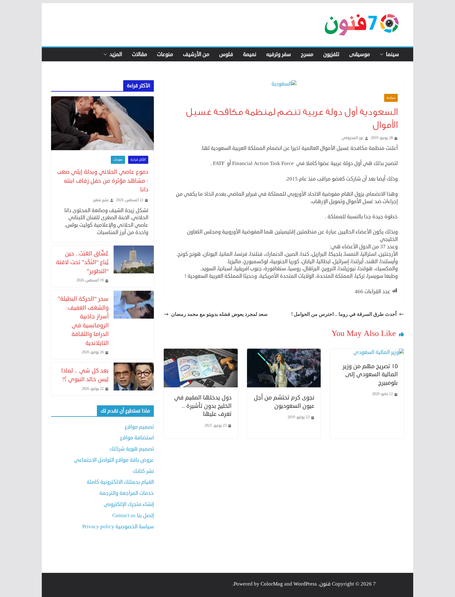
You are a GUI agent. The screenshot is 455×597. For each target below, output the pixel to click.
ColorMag (272, 584)
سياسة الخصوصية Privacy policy (118, 526)
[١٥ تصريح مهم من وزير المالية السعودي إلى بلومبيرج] (378, 352)
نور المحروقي (352, 138)
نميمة (249, 54)
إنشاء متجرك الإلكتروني (129, 504)
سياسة (391, 98)
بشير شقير (101, 200)
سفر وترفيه (278, 54)
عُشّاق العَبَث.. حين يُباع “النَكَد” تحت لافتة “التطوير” (82, 262)
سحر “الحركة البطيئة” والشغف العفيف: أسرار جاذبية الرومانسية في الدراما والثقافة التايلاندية (83, 320)
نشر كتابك (143, 471)
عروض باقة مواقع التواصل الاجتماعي (114, 460)
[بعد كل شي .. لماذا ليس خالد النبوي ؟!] (134, 379)
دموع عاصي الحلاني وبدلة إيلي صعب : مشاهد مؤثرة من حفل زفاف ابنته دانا (102, 181)
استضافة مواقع (137, 438)
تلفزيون (331, 54)
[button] (383, 54)
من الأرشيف (196, 54)
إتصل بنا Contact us (133, 515)
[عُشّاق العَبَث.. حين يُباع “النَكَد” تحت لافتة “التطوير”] (134, 266)
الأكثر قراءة (138, 160)
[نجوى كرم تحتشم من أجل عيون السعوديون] (284, 352)
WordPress (305, 584)
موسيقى (359, 54)
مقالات (139, 54)
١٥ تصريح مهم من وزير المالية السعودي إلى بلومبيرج (370, 374)
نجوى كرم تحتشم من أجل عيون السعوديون (284, 401)
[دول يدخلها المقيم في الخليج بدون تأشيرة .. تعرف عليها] (201, 352)
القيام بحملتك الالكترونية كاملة (120, 482)
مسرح (307, 54)
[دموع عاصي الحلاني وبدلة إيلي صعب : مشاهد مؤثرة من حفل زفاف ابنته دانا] (102, 123)
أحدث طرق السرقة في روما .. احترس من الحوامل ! (343, 314)
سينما (392, 54)
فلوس (226, 54)
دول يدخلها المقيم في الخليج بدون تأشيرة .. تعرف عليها (203, 405)
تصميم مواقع (139, 427)
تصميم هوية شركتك (132, 449)
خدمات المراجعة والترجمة (126, 493)
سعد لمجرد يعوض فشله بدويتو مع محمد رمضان (219, 314)
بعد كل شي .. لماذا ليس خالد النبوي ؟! (85, 375)
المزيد (116, 54)
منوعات (165, 54)
